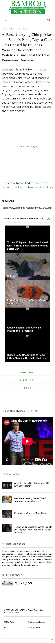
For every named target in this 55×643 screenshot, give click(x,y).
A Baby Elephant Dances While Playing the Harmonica (24, 329)
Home (4, 29)
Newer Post (27, 372)
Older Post (27, 380)
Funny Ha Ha (22, 29)
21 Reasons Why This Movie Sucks (30, 513)
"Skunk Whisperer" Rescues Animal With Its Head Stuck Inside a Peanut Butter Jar (27, 245)
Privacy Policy (34, 627)
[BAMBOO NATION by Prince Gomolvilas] (27, 13)
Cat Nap (11, 276)
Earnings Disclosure (36, 622)
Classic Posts (10, 474)
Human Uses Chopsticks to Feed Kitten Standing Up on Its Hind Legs (27, 357)
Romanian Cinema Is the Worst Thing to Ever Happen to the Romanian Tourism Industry (33, 530)
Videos (11, 29)
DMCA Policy (9, 622)
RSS (5, 627)
